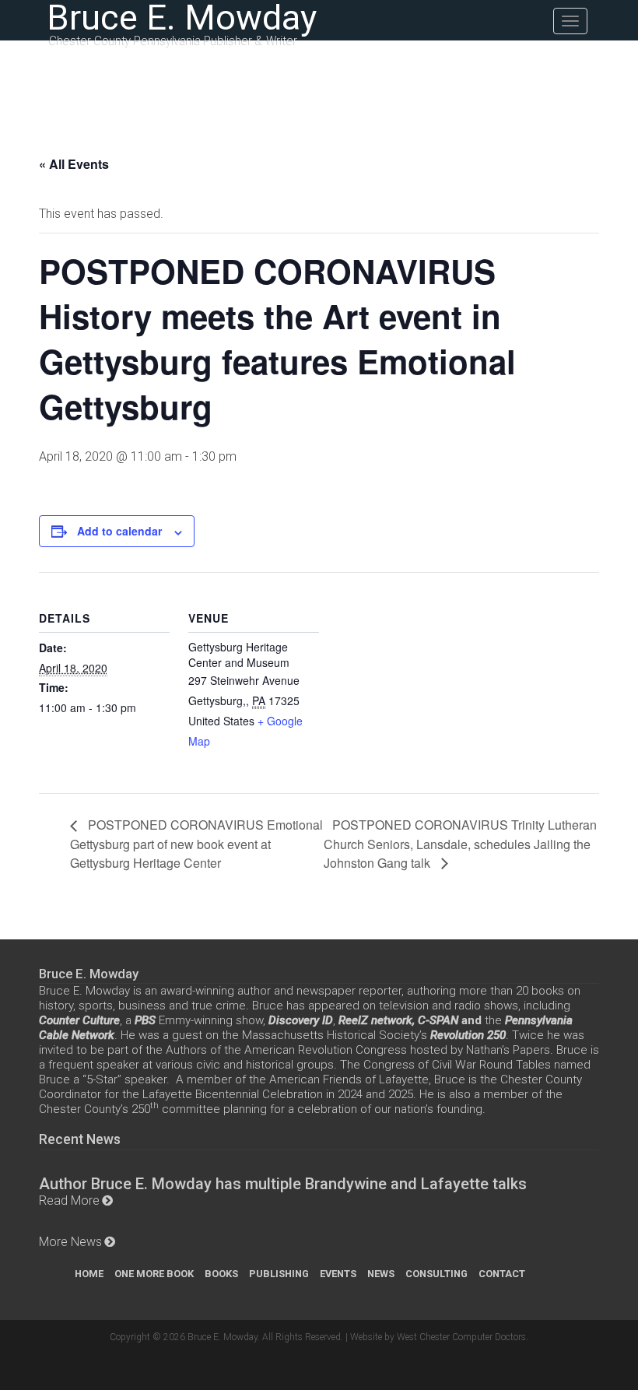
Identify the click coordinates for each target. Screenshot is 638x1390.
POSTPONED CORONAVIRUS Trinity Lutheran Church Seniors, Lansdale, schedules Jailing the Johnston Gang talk (460, 843)
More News (70, 1241)
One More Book (154, 1273)
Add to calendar (119, 531)
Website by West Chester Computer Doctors (438, 1337)
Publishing (279, 1273)
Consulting (436, 1273)
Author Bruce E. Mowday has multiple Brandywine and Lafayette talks (283, 1183)
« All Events (74, 164)
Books (221, 1273)
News (380, 1273)
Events (338, 1273)
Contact (501, 1273)
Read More (69, 1200)
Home (89, 1273)
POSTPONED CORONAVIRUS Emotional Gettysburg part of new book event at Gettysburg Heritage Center (196, 843)
